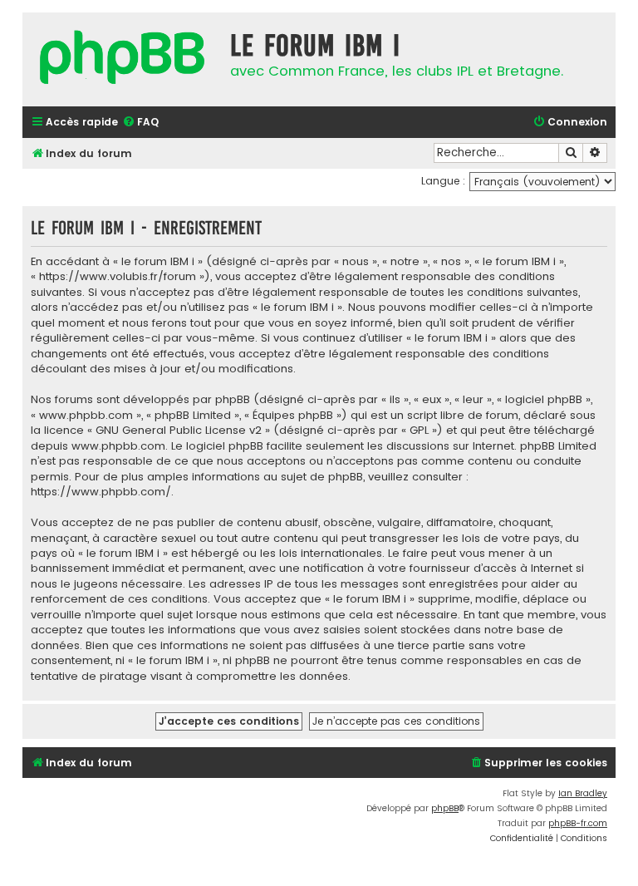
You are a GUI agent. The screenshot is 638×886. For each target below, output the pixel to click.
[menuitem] (140, 122)
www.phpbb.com (118, 446)
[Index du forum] (122, 59)
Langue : (443, 181)
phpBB (445, 808)
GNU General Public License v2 (179, 430)
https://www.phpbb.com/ (101, 492)
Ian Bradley (582, 793)
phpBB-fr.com (577, 823)
